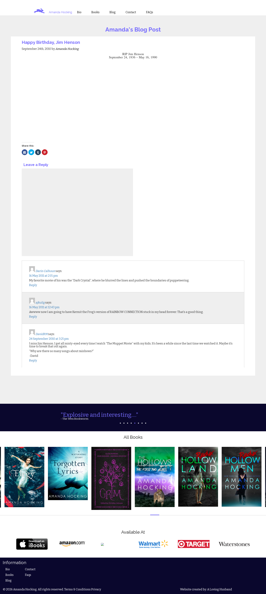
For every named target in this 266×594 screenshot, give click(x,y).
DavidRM (41, 334)
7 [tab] (142, 423)
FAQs (149, 12)
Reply (33, 285)
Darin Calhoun (45, 271)
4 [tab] (131, 423)
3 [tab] (127, 423)
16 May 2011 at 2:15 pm (43, 275)
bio (79, 12)
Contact (30, 569)
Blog (8, 580)
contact (131, 12)
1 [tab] (120, 423)
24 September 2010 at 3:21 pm (49, 338)
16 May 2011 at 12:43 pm (44, 307)
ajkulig (40, 302)
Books (9, 575)
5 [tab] (135, 423)
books (95, 12)
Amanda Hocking (60, 12)
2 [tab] (124, 423)
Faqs (28, 575)
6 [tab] (138, 423)
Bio (7, 569)
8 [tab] (145, 423)
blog (112, 12)
